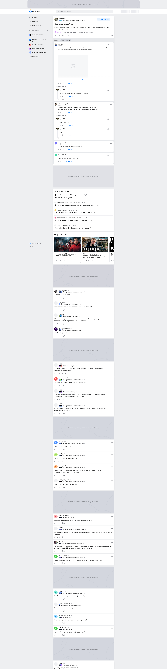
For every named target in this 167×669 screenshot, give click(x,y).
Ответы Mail (65, 225)
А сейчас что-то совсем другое (72, 217)
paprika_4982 (60, 210)
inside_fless (60, 217)
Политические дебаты (70, 316)
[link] (67, 250)
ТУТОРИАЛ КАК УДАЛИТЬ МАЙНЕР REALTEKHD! (75, 213)
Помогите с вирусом (63, 198)
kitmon (58, 225)
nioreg (58, 202)
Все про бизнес (68, 629)
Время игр (67, 210)
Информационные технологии (73, 20)
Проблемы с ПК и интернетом (71, 195)
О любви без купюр (69, 366)
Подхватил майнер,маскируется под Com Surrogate (76, 205)
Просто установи (68, 517)
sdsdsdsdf (59, 195)
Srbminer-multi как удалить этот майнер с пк (73, 220)
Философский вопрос (70, 392)
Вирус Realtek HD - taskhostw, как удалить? (72, 228)
